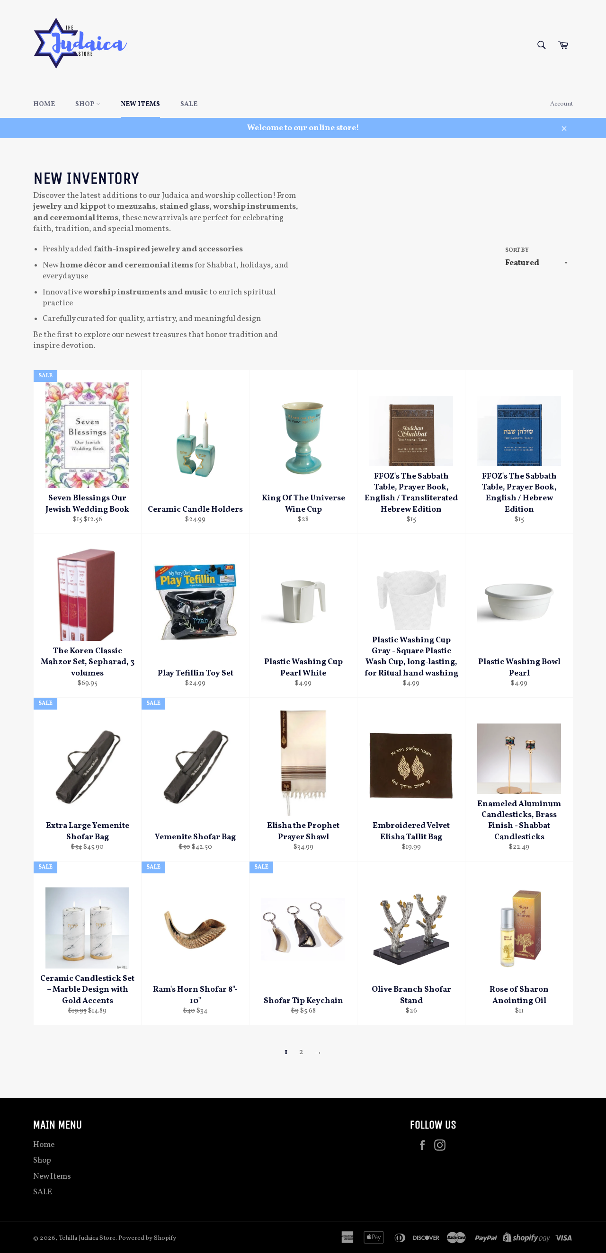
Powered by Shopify (147, 1238)
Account (561, 104)
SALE (188, 104)
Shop (85, 104)
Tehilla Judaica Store (87, 1238)
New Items (140, 104)
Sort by (517, 250)
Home (44, 104)
